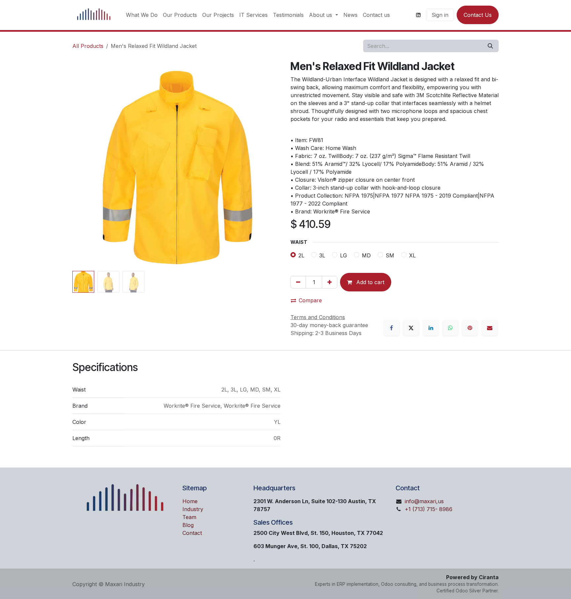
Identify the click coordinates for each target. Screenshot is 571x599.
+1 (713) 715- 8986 (428, 509)
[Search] (490, 46)
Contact (192, 533)
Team (189, 517)
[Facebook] (392, 328)
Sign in (440, 15)
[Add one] (329, 282)
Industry (192, 509)
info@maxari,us (424, 501)
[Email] (490, 328)
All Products (87, 46)
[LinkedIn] (431, 328)
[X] (411, 328)
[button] (82, 164)
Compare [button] (310, 300)
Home (190, 501)
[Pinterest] (470, 328)
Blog (188, 525)
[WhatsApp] (450, 328)
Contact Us (478, 15)
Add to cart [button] (369, 282)
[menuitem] (141, 14)
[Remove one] (298, 282)
